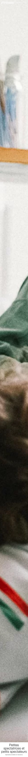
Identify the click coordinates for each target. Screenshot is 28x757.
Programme (20, 2)
